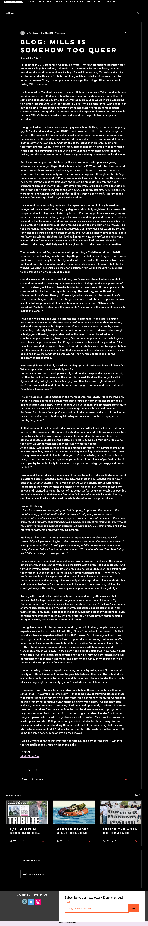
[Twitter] (31, 902)
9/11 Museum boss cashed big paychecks (25, 831)
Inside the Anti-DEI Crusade (120, 831)
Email (67, 902)
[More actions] (125, 33)
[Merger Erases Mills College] (74, 812)
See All (138, 795)
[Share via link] (43, 770)
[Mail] (24, 901)
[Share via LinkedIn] (36, 770)
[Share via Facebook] (21, 770)
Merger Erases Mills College (73, 831)
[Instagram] (38, 902)
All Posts (10, 13)
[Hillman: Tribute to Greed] (27, 812)
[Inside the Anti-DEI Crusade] (120, 812)
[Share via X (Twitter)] (28, 770)
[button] (138, 13)
